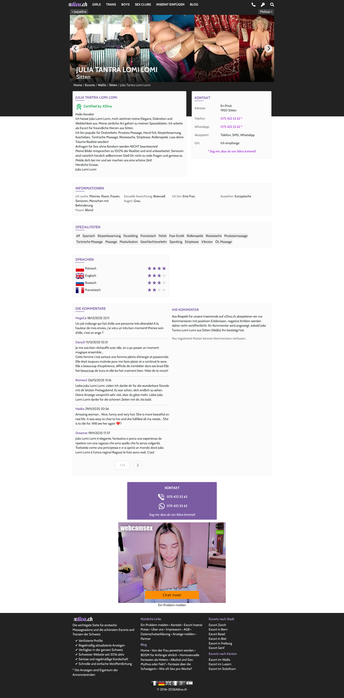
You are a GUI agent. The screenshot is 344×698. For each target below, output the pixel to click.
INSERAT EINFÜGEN (170, 4)
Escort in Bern (218, 629)
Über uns (157, 629)
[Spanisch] (189, 683)
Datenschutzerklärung (155, 634)
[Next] (268, 48)
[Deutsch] (161, 683)
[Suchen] (272, 4)
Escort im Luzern (220, 664)
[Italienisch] (175, 683)
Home (145, 650)
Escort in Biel (217, 639)
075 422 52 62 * (231, 119)
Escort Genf (216, 648)
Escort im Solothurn (222, 669)
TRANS (111, 4)
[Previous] (76, 48)
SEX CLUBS (143, 4)
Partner (146, 639)
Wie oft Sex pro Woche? (175, 669)
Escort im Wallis (219, 660)
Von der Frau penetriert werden (173, 650)
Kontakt (176, 625)
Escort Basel (217, 634)
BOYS (125, 4)
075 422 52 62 (176, 497)
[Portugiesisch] (182, 683)
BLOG (194, 4)
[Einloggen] (262, 4)
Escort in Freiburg (220, 643)
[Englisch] (168, 683)
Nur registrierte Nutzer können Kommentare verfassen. (209, 338)
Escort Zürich (217, 625)
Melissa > (266, 12)
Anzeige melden (184, 634)
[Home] (78, 4)
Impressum (173, 629)
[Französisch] (154, 683)
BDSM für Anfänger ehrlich (159, 655)
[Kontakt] (253, 4)
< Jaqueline (79, 12)
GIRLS (96, 4)
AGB (187, 629)
